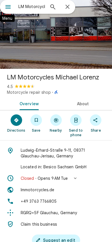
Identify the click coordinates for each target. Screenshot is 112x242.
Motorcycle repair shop (29, 92)
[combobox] (31, 6)
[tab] (28, 103)
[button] (56, 178)
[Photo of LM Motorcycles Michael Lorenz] (56, 34)
